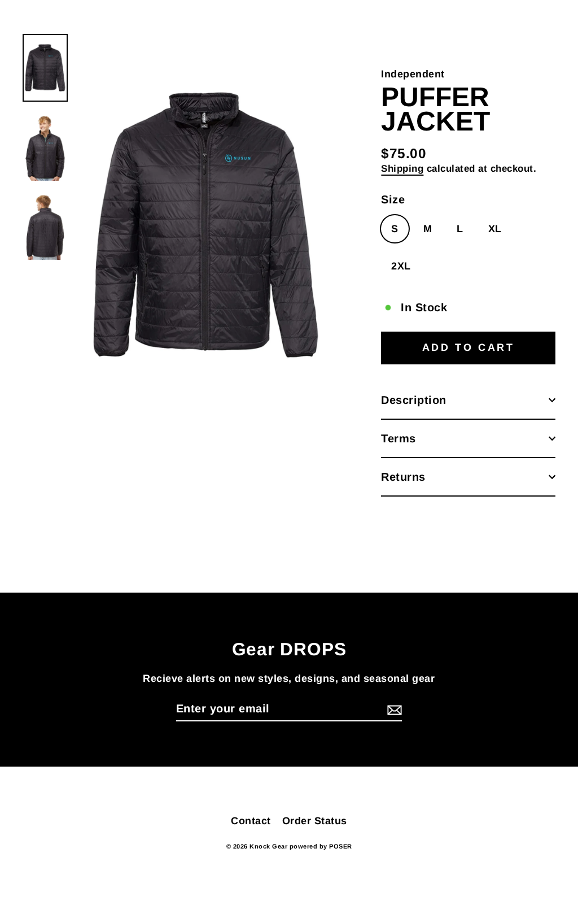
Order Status (314, 820)
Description (413, 400)
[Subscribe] (393, 709)
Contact (251, 820)
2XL (401, 266)
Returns (403, 477)
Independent (413, 74)
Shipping (402, 168)
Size (393, 199)
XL (495, 228)
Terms (398, 438)
